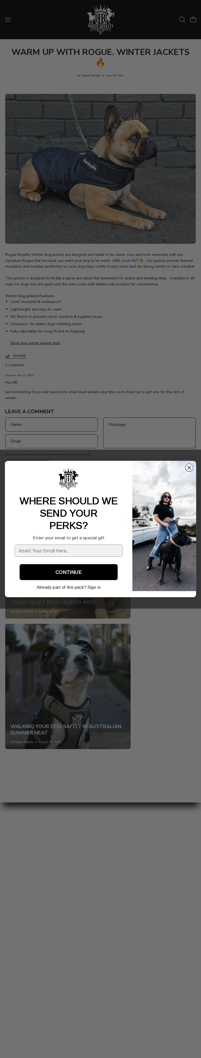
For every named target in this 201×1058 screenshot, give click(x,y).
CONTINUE (68, 572)
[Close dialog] (189, 468)
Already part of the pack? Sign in (69, 587)
